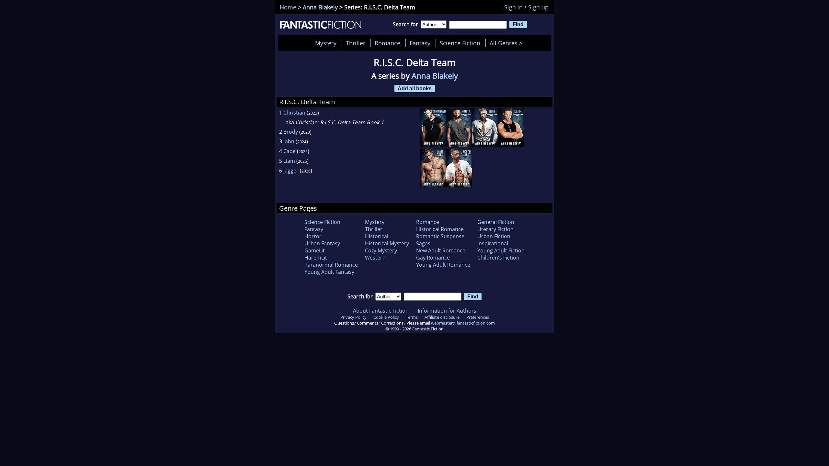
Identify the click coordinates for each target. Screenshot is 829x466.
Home (288, 7)
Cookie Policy (386, 317)
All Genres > (508, 43)
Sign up (538, 7)
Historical (376, 236)
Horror (313, 236)
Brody (290, 131)
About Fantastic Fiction (381, 310)
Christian (294, 112)
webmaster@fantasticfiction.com (463, 323)
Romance (387, 43)
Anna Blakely (320, 7)
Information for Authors (447, 310)
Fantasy (420, 43)
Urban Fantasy (322, 243)
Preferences (477, 317)
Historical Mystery (387, 243)
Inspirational (492, 243)
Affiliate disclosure (442, 317)
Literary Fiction (495, 229)
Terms (412, 317)
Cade (289, 151)
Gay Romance (433, 257)
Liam (289, 160)
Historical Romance (440, 229)
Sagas (423, 243)
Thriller (355, 43)
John (288, 141)
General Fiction (495, 222)
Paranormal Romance (331, 264)
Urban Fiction (493, 236)
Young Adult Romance (443, 264)
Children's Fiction (498, 257)
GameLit (314, 250)
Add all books (415, 88)
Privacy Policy (353, 317)
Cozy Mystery (381, 250)
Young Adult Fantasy (329, 271)
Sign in (513, 7)
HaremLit (315, 257)
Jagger (291, 170)
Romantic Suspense (440, 236)
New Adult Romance (440, 250)
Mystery (325, 43)
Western (375, 257)
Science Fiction (460, 43)
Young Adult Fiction (501, 250)
